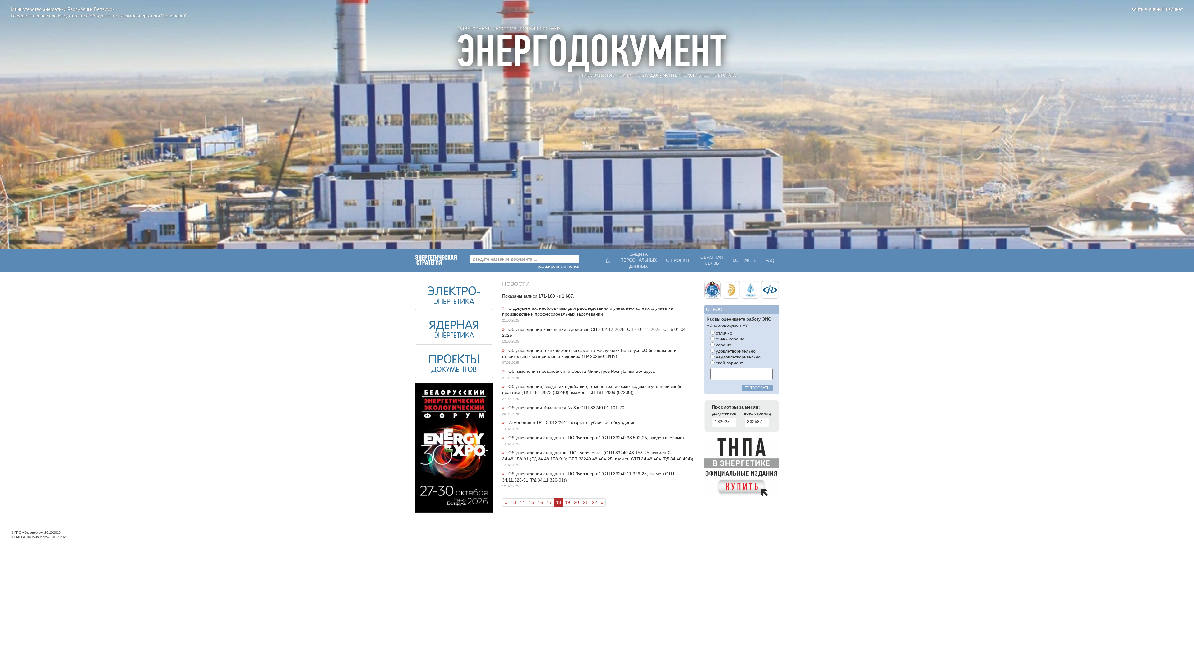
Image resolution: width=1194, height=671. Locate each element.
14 (522, 502)
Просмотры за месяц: (736, 407)
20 (576, 502)
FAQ (770, 260)
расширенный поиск (558, 266)
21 (585, 502)
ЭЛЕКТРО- (454, 292)
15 (531, 502)
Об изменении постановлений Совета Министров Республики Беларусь (581, 371)
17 (549, 502)
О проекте (678, 260)
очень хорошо (729, 339)
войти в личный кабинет (1157, 9)
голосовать (757, 388)
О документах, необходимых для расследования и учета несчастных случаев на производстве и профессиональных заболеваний (587, 311)
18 (558, 502)
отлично (723, 333)
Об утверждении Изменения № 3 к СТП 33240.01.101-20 (566, 407)
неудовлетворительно (738, 357)
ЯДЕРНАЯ (454, 326)
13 (513, 502)
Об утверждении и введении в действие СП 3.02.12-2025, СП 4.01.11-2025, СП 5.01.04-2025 (594, 332)
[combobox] (524, 259)
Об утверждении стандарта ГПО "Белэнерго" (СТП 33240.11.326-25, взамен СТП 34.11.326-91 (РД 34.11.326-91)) (588, 477)
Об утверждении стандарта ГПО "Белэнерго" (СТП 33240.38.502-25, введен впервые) (596, 438)
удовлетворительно (735, 351)
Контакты (744, 260)
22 (594, 502)
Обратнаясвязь (711, 260)
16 (540, 502)
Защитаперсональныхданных (638, 259)
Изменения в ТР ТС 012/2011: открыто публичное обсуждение (572, 422)
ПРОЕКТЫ (453, 360)
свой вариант (729, 363)
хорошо (723, 345)
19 (567, 502)
